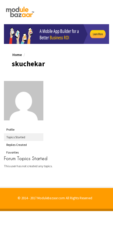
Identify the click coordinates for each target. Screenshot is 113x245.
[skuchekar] (23, 100)
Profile (10, 129)
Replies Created (16, 145)
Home (17, 54)
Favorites (12, 152)
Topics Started (15, 137)
